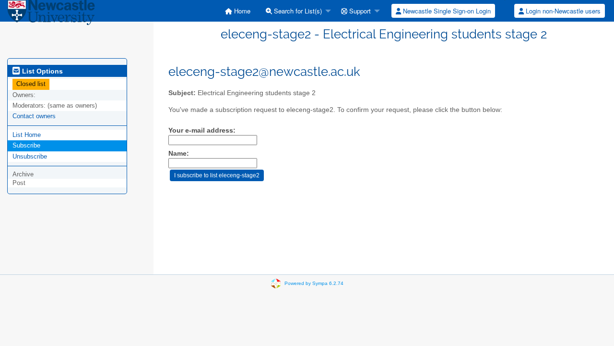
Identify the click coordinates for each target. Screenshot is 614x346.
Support (359, 10)
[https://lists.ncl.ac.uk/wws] (51, 14)
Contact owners (34, 116)
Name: (178, 153)
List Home (26, 134)
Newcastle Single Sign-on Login (446, 10)
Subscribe (26, 145)
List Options (41, 71)
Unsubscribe (29, 156)
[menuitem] (237, 11)
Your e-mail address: (202, 130)
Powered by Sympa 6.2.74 (313, 283)
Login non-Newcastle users (562, 10)
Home (241, 10)
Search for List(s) (297, 10)
